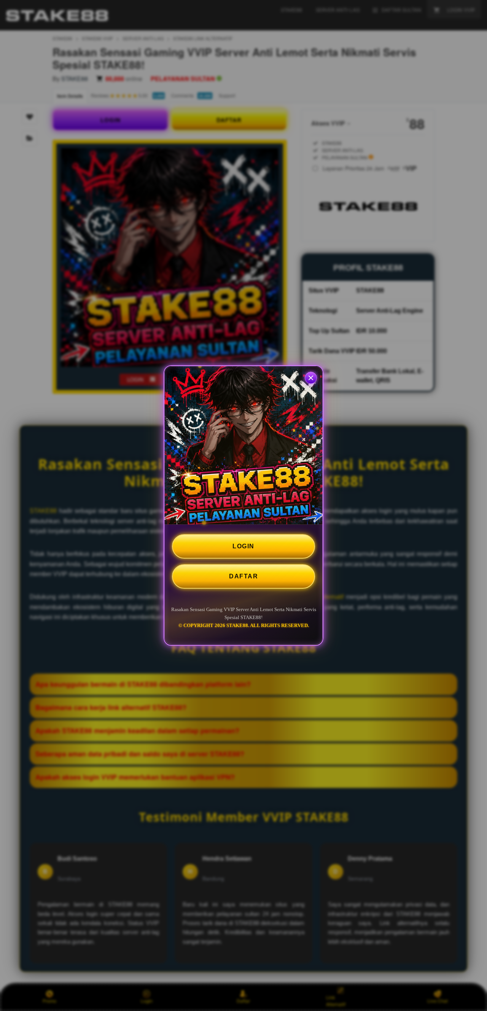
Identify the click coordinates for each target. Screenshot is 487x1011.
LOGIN (243, 546)
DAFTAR (243, 576)
